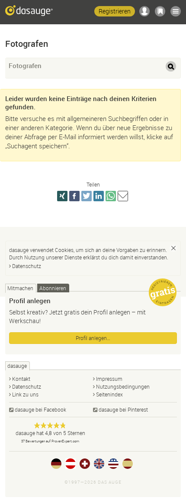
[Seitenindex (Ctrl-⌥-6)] (175, 11)
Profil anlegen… (93, 337)
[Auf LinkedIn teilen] (98, 196)
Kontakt (21, 378)
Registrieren (115, 11)
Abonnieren (52, 288)
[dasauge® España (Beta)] (127, 463)
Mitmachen (20, 288)
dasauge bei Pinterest (123, 409)
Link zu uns (25, 394)
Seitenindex (109, 394)
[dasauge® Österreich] (70, 463)
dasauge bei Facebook (40, 409)
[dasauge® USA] (113, 463)
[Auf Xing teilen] (62, 196)
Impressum (109, 378)
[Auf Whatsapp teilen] (111, 196)
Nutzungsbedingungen (123, 386)
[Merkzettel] (160, 11)
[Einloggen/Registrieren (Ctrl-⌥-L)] (144, 11)
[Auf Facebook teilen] (74, 196)
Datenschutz (26, 265)
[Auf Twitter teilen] (86, 196)
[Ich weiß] (173, 248)
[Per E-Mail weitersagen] (123, 196)
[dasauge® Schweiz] (85, 463)
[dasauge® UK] (99, 463)
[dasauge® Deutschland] (56, 463)
